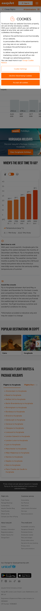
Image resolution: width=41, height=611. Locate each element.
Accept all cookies (20, 82)
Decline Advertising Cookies (20, 76)
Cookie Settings (20, 69)
